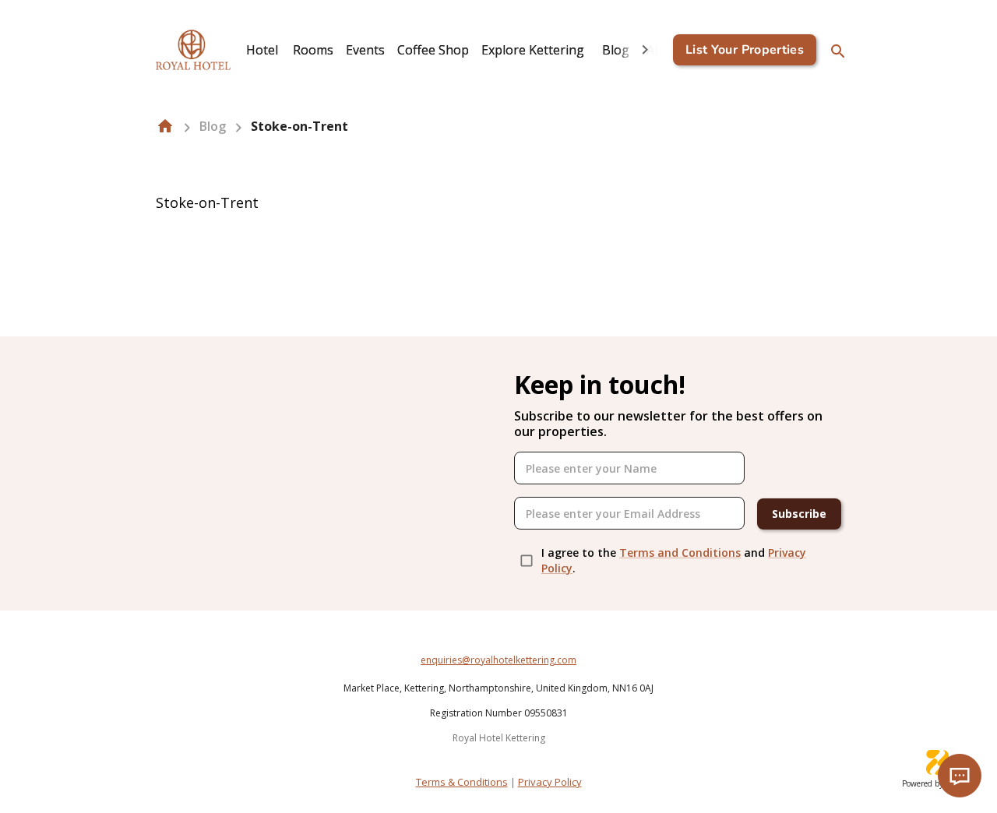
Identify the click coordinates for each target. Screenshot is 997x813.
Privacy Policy (550, 782)
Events (365, 50)
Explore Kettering (532, 50)
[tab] (261, 50)
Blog (615, 50)
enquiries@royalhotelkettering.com (498, 660)
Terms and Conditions (680, 552)
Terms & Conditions (462, 782)
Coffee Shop (433, 50)
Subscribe (799, 513)
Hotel (262, 50)
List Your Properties (744, 49)
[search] (838, 51)
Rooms (313, 50)
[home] (165, 126)
